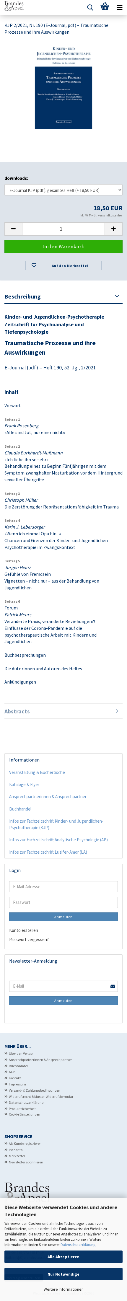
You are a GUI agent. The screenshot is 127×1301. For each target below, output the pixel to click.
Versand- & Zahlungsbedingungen (34, 1090)
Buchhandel (20, 809)
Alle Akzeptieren (63, 1256)
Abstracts (17, 711)
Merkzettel (17, 1156)
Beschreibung (22, 296)
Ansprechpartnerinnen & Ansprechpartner (48, 796)
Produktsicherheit (22, 1108)
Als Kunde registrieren (25, 1143)
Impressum (17, 1084)
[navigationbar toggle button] (119, 7)
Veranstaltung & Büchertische (37, 772)
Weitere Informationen (64, 1289)
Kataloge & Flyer (24, 784)
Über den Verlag (20, 1053)
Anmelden (63, 916)
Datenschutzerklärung (78, 1244)
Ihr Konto (15, 1149)
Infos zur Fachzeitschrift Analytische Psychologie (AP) (58, 839)
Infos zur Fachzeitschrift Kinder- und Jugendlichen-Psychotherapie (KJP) (56, 824)
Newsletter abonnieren (26, 1162)
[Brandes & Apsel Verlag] (12, 7)
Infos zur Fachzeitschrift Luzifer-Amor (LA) (48, 852)
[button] (13, 229)
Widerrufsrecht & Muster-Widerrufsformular (41, 1096)
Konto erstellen (23, 930)
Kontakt (15, 1078)
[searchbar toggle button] (90, 7)
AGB (12, 1072)
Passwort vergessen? (29, 939)
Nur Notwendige (63, 1274)
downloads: (16, 178)
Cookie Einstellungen (24, 1114)
